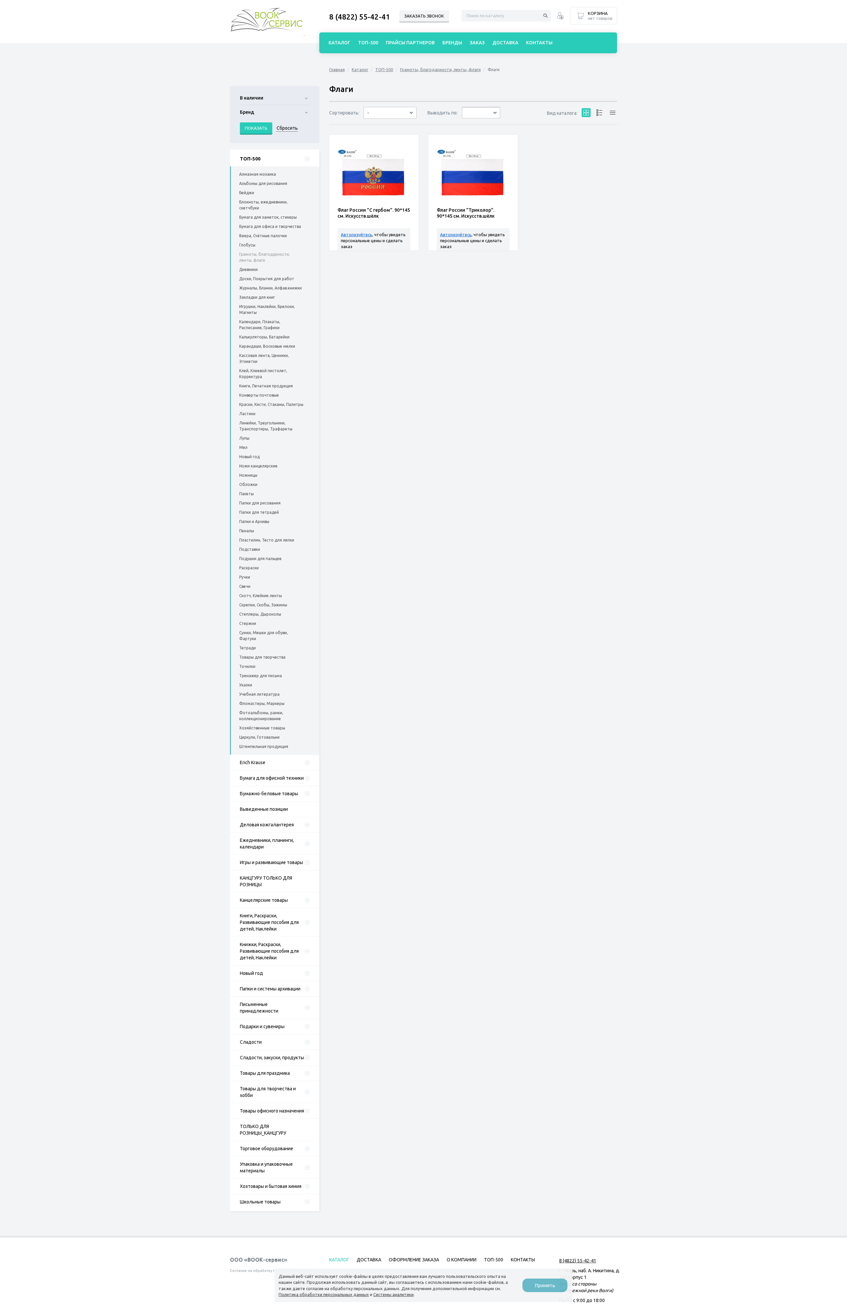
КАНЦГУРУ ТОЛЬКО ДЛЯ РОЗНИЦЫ (266, 881)
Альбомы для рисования (263, 183)
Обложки (248, 484)
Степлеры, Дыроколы (260, 614)
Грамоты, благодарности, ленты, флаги (264, 257)
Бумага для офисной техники (272, 778)
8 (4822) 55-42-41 (359, 17)
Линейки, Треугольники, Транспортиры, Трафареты (265, 426)
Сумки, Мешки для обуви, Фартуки (263, 636)
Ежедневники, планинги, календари (267, 844)
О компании (461, 1259)
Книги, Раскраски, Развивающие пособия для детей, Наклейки (269, 922)
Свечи (244, 586)
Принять (545, 1285)
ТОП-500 (250, 158)
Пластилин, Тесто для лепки (266, 540)
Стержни (247, 623)
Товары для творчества (262, 657)
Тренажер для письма (260, 676)
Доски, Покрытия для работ (266, 279)
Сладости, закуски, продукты (272, 1057)
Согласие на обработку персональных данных (272, 1271)
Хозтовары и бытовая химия (270, 1186)
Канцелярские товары (264, 900)
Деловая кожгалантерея (267, 824)
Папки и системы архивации (270, 988)
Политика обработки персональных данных (324, 1294)
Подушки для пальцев (260, 558)
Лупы (244, 438)
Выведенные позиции (264, 809)
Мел (243, 447)
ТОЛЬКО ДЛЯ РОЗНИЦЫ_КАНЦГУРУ (263, 1130)
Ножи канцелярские (258, 466)
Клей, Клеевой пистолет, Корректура (263, 374)
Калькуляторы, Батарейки (264, 337)
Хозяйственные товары (262, 728)
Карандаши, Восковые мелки (267, 346)
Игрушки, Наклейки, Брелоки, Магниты (267, 309)
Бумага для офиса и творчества (270, 226)
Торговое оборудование (266, 1148)
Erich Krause (252, 762)
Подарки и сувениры (262, 1026)
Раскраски (249, 568)
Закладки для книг (257, 297)
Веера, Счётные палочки (263, 236)
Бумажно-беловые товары (269, 793)
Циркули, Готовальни (259, 737)
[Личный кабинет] (560, 17)
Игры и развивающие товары (271, 862)
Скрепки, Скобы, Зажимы (263, 605)
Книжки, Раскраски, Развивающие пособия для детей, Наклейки (269, 951)
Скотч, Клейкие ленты (260, 595)
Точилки (247, 666)
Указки (245, 685)
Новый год (249, 457)
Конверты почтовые (259, 395)
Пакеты (246, 494)
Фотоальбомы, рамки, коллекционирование (261, 716)
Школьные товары (260, 1201)
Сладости (251, 1042)
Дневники (248, 269)
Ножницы (248, 475)
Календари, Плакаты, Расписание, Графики (259, 325)
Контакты (539, 42)
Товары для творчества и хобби (268, 1092)
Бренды (452, 42)
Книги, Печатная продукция (266, 386)
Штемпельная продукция (263, 746)
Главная (337, 69)
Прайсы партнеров (410, 42)
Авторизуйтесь (356, 234)
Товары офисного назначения (272, 1110)
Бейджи (246, 193)
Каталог (360, 69)
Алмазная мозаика (257, 174)
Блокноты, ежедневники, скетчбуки (263, 205)
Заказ (477, 42)
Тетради (247, 648)
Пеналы (246, 531)
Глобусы (247, 245)
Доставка (505, 42)
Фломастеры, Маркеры (262, 703)
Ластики (247, 414)
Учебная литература (259, 694)
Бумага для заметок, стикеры (268, 217)
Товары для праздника (265, 1073)
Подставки (249, 549)
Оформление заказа (414, 1259)
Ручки (244, 577)
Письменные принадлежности (259, 1008)
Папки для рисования (260, 503)
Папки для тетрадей (259, 512)
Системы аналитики (393, 1294)
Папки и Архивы (254, 521)
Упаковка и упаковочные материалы (266, 1167)
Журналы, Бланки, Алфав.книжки (270, 288)
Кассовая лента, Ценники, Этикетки (264, 358)
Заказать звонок (424, 16)
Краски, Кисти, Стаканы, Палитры (271, 404)
